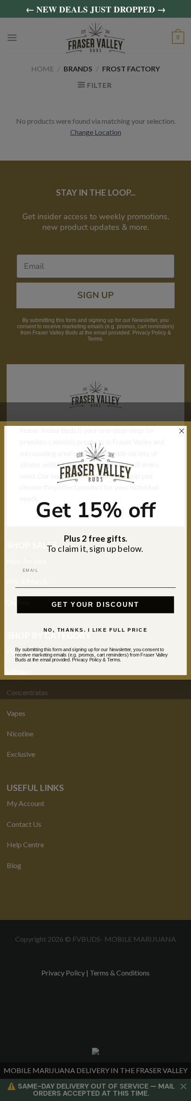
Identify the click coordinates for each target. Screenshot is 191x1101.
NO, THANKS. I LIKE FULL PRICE (95, 630)
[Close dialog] (182, 431)
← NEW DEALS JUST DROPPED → (96, 9)
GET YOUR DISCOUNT (95, 604)
